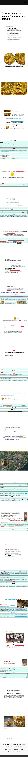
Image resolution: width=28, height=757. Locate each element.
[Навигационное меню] (25, 2)
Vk (19, 751)
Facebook (15, 751)
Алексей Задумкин (16, 738)
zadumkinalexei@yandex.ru (16, 749)
